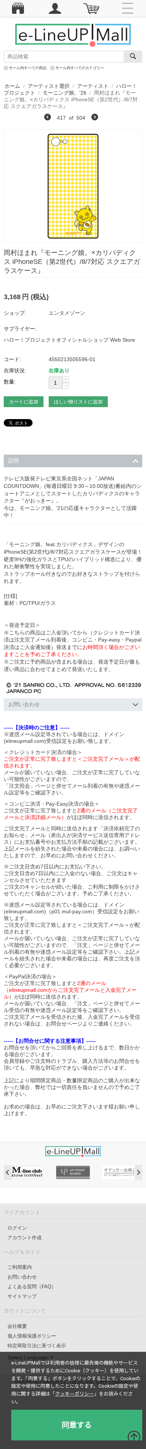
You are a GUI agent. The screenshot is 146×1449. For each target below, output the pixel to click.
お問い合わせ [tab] (24, 704)
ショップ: (15, 313)
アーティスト (93, 86)
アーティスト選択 (49, 86)
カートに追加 (23, 401)
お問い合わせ (22, 1277)
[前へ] (47, 118)
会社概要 (17, 1326)
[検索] (133, 56)
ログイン (17, 1228)
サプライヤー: (20, 329)
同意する (77, 1425)
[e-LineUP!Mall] (73, 35)
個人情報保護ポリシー (31, 1336)
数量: (10, 382)
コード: (12, 359)
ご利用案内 (19, 1267)
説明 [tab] (13, 461)
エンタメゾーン (67, 313)
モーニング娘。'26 (64, 93)
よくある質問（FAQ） (31, 1286)
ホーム (12, 86)
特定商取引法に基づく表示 (36, 1345)
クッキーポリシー (74, 1394)
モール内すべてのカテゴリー (79, 68)
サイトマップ (22, 1296)
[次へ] (94, 118)
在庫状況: (15, 370)
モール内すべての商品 (27, 68)
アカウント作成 (24, 1237)
